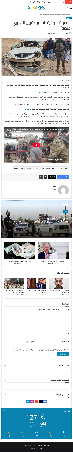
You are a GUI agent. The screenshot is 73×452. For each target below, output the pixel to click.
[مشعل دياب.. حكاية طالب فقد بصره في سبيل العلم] (59, 283)
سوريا (63, 14)
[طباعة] (41, 177)
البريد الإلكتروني (64, 342)
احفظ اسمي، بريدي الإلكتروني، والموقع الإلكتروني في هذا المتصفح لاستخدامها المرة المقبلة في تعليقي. (39, 350)
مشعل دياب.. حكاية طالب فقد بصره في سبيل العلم (59, 291)
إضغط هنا (42, 92)
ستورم (66, 33)
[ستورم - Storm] (36, 7)
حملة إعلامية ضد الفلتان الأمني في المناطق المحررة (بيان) (14, 291)
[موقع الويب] (55, 189)
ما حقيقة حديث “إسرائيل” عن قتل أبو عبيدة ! (53, 2)
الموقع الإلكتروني (30, 342)
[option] (36, 219)
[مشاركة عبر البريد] (45, 177)
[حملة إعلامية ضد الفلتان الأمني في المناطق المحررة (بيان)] (14, 283)
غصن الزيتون (18, 168)
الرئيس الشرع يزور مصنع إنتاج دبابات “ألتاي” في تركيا (52, 220)
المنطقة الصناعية (47, 168)
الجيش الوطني (61, 168)
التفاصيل (26, 109)
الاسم (67, 333)
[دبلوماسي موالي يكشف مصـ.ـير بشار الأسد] (36, 283)
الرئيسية (68, 14)
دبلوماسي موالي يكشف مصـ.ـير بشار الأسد (37, 291)
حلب (36, 168)
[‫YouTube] (36, 401)
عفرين (28, 168)
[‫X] (41, 401)
